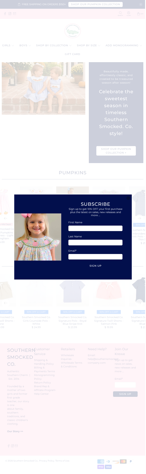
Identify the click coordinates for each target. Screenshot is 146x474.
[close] (128, 198)
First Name (75, 222)
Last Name (75, 236)
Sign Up (95, 265)
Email (72, 250)
